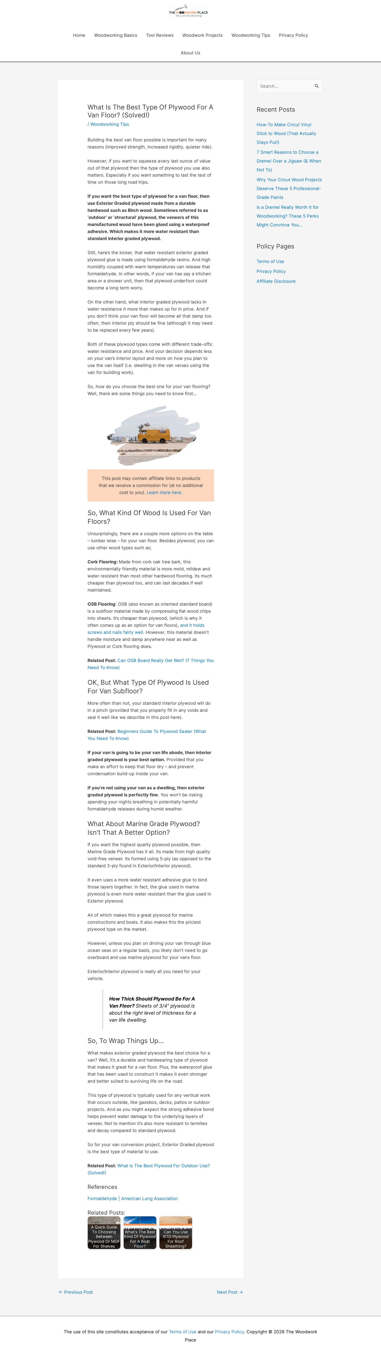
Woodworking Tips (251, 35)
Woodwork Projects (202, 35)
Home (79, 35)
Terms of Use (270, 261)
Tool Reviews (160, 35)
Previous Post (76, 1292)
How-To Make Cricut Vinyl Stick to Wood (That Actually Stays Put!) (286, 133)
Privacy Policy (293, 35)
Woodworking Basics (115, 35)
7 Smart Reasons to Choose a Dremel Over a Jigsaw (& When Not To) (289, 161)
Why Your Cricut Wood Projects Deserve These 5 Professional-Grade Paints (289, 188)
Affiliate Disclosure (276, 281)
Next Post (230, 1292)
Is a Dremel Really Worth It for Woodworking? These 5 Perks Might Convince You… (288, 216)
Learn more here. (165, 492)
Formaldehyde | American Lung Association (133, 1198)
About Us (190, 52)
